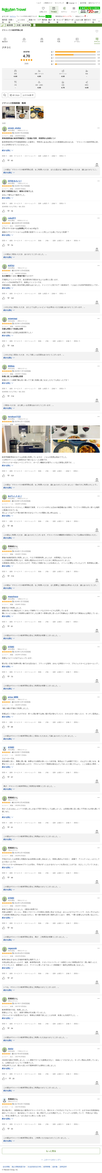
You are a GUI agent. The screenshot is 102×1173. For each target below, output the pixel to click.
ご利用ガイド (47, 3)
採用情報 (46, 1167)
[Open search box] (4, 95)
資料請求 (63, 1167)
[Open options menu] (98, 127)
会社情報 (6, 1167)
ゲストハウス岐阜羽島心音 (12, 30)
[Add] (97, 31)
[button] (8, 112)
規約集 (55, 1167)
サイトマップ (59, 3)
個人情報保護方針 (19, 1167)
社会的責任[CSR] (34, 1167)
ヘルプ (38, 3)
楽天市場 (83, 3)
